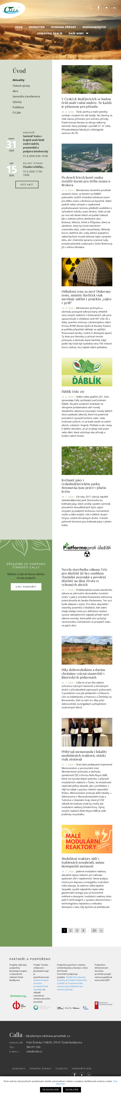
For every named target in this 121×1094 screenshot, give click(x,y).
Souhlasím (71, 1089)
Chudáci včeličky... (34, 167)
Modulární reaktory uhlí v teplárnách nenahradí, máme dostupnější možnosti (83, 862)
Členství (62, 1068)
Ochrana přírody (63, 27)
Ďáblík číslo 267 (73, 391)
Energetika (37, 27)
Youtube (106, 7)
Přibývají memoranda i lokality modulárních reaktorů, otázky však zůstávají (84, 755)
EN (114, 7)
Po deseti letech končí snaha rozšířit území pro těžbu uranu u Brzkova (86, 181)
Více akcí (26, 184)
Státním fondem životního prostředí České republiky (41, 985)
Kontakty (19, 1068)
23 (94, 930)
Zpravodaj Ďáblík (49, 33)
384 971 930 (33, 1047)
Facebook (98, 7)
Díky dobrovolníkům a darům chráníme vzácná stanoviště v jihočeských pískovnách (83, 673)
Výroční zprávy (41, 1068)
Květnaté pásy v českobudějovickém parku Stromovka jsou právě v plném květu (84, 485)
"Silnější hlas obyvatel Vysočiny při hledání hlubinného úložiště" (72, 980)
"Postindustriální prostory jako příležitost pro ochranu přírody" (70, 986)
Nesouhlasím (51, 1089)
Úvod (19, 27)
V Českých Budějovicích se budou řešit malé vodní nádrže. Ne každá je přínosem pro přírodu (87, 102)
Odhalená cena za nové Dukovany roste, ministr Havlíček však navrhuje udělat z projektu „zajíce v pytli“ (87, 297)
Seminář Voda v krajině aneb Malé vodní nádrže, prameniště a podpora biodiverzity (35, 143)
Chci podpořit (26, 586)
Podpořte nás (82, 1068)
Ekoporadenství (94, 27)
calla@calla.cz (34, 1051)
